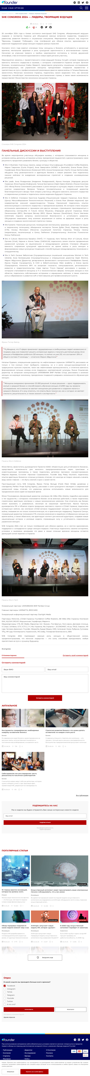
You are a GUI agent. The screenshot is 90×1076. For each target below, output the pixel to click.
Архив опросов (9, 1017)
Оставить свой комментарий (75, 655)
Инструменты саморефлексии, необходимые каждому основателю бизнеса (20, 731)
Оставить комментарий (45, 698)
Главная (4, 13)
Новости (11, 13)
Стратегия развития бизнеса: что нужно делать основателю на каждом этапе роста (65, 731)
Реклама (49, 1053)
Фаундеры (7, 1059)
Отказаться (10, 1071)
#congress (6, 649)
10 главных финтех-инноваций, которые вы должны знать (14, 891)
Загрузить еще (47, 957)
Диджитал (28, 1050)
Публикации (7, 1050)
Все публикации (82, 795)
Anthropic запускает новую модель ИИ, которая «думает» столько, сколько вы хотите (43, 927)
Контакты (49, 1056)
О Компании (50, 1050)
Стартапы (6, 1056)
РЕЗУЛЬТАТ (70, 1009)
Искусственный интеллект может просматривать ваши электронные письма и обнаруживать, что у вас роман (59, 891)
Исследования (30, 1053)
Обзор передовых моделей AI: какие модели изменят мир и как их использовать (15, 927)
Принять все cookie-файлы (34, 1071)
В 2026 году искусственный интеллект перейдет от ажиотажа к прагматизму (74, 927)
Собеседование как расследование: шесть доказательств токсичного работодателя (19, 774)
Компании (7, 1053)
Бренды (28, 1056)
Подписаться (45, 822)
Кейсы (27, 1059)
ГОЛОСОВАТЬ (29, 1009)
